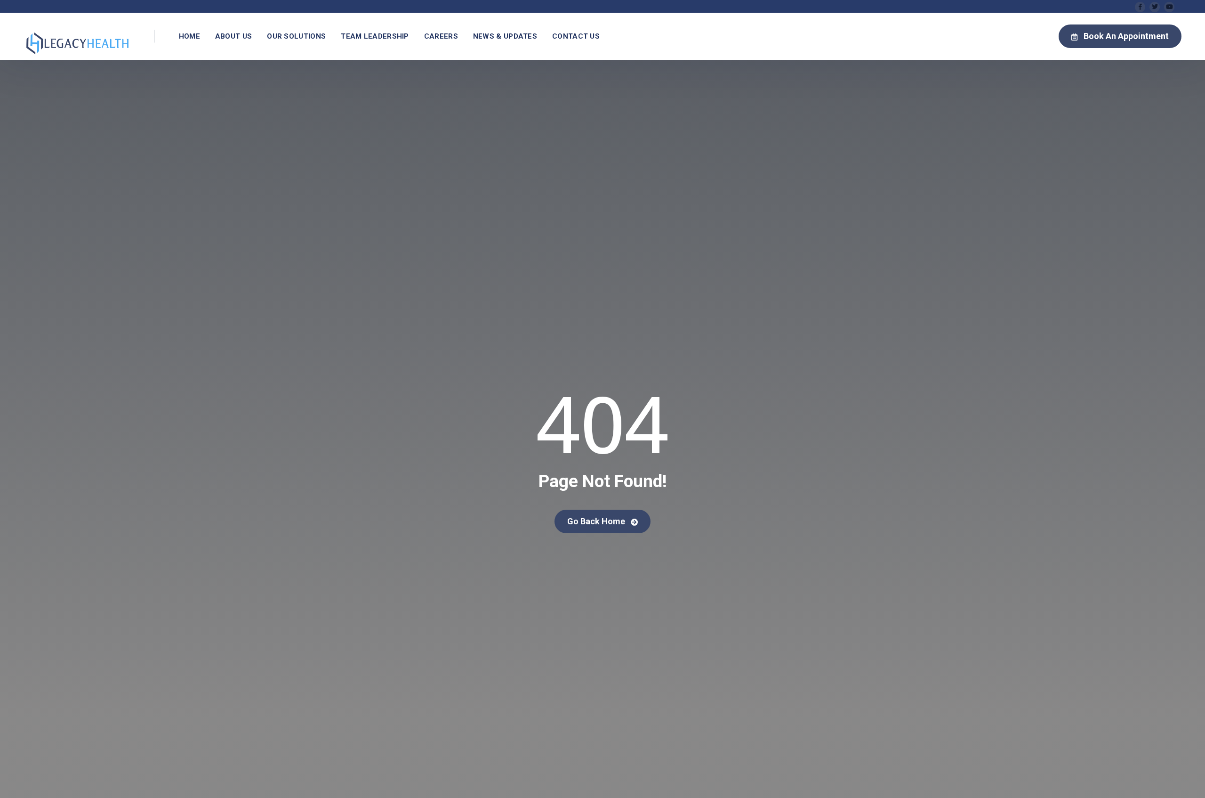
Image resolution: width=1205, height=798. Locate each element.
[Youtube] (1169, 7)
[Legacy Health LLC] (77, 36)
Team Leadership (375, 36)
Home (189, 36)
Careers (441, 36)
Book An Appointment (1126, 36)
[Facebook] (1140, 7)
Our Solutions (296, 36)
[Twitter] (1154, 7)
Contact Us (576, 36)
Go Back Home (597, 521)
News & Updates (505, 36)
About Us (233, 36)
